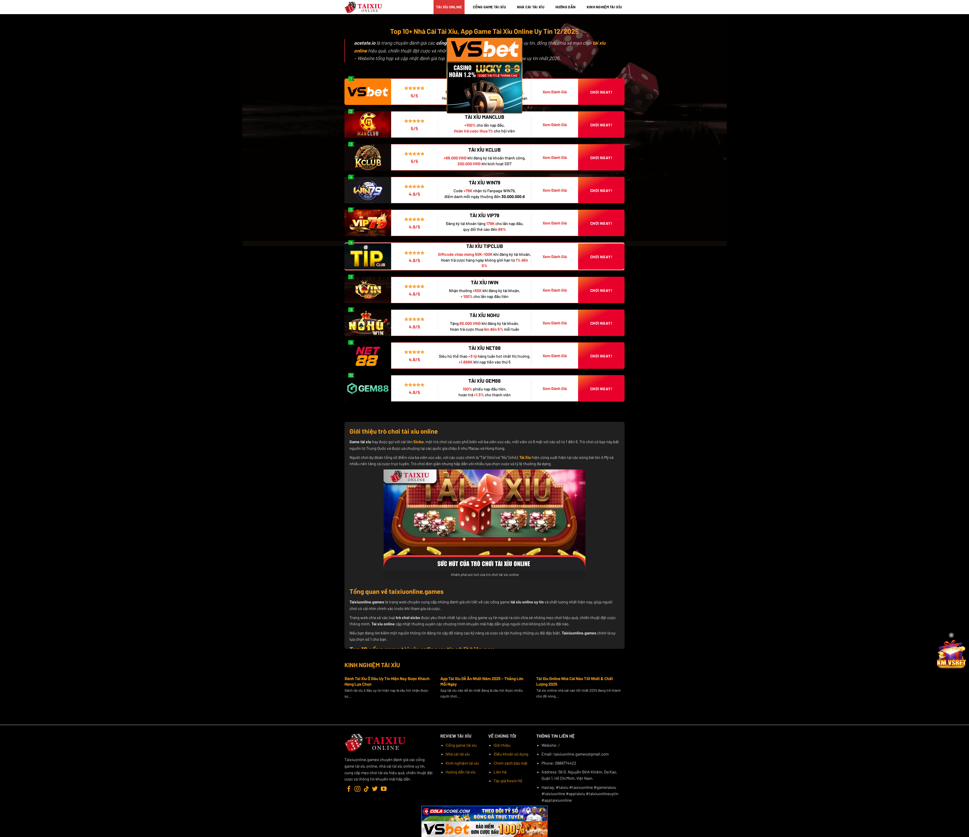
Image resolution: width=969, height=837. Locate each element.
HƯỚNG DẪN (565, 7)
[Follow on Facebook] (349, 789)
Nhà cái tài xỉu (458, 753)
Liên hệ (500, 771)
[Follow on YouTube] (384, 789)
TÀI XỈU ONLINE (449, 7)
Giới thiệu (502, 745)
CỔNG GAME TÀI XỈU (489, 7)
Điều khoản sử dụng (511, 753)
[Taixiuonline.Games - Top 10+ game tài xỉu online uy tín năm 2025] (363, 7)
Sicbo (418, 441)
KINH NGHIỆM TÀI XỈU (604, 7)
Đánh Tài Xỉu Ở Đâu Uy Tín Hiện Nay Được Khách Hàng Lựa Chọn (386, 681)
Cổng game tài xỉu (461, 745)
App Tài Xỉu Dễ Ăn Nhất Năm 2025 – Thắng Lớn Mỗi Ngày (481, 681)
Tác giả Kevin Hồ (508, 780)
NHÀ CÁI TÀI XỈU (530, 7)
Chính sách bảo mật (511, 763)
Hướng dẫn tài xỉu (461, 771)
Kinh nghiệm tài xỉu (462, 763)
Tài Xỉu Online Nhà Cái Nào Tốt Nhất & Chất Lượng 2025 (574, 681)
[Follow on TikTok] (366, 789)
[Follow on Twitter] (375, 789)
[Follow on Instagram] (357, 789)
